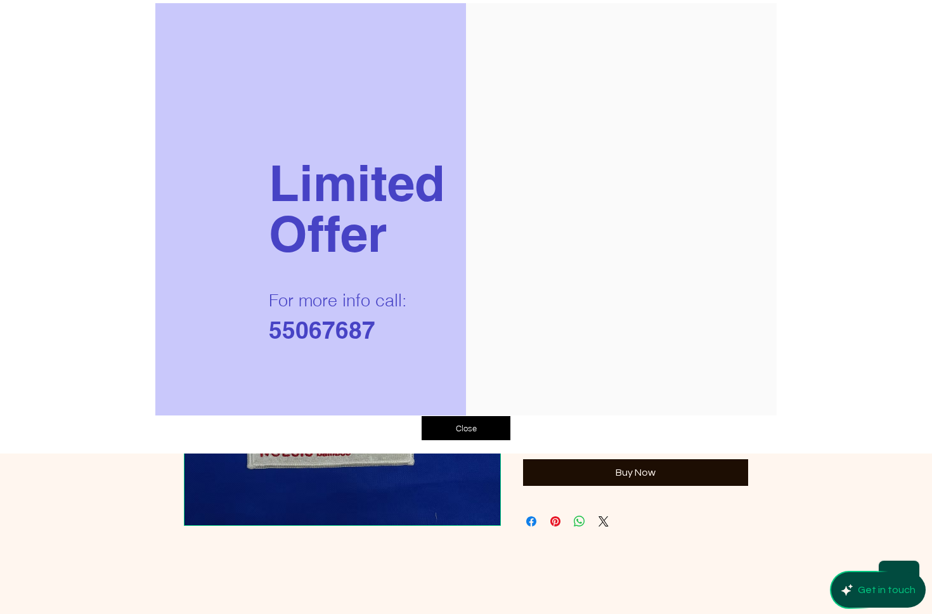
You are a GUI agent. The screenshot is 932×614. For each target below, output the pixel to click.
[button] (466, 428)
